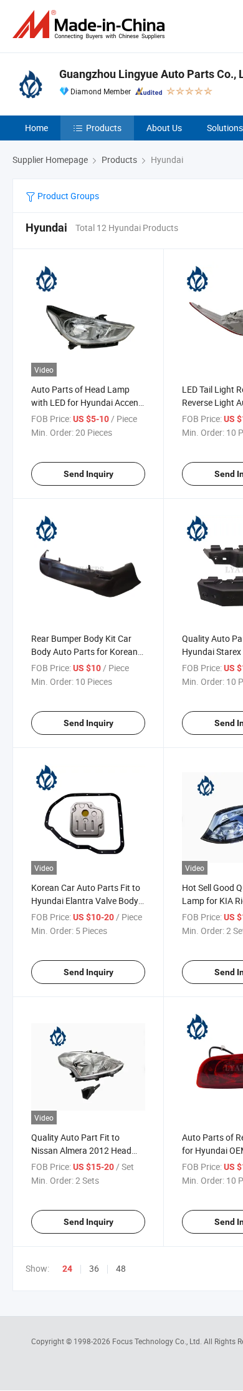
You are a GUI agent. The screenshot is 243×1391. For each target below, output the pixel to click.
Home (36, 128)
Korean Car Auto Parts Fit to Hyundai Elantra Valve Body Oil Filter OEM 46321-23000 (85, 901)
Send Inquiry (88, 474)
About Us (164, 128)
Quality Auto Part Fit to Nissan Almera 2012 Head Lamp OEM (81, 1150)
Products (104, 128)
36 (94, 1268)
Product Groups (67, 196)
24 (67, 1269)
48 (121, 1268)
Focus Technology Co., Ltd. (158, 1341)
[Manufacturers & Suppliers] (90, 24)
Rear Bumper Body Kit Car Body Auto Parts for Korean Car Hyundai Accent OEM (84, 651)
